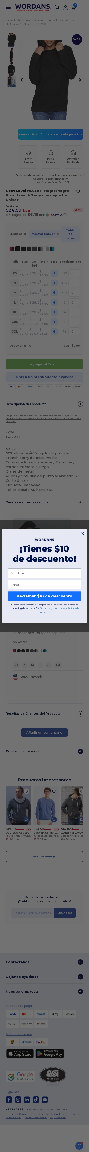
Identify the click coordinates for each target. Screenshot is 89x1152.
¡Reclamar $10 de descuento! (44, 596)
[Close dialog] (82, 533)
